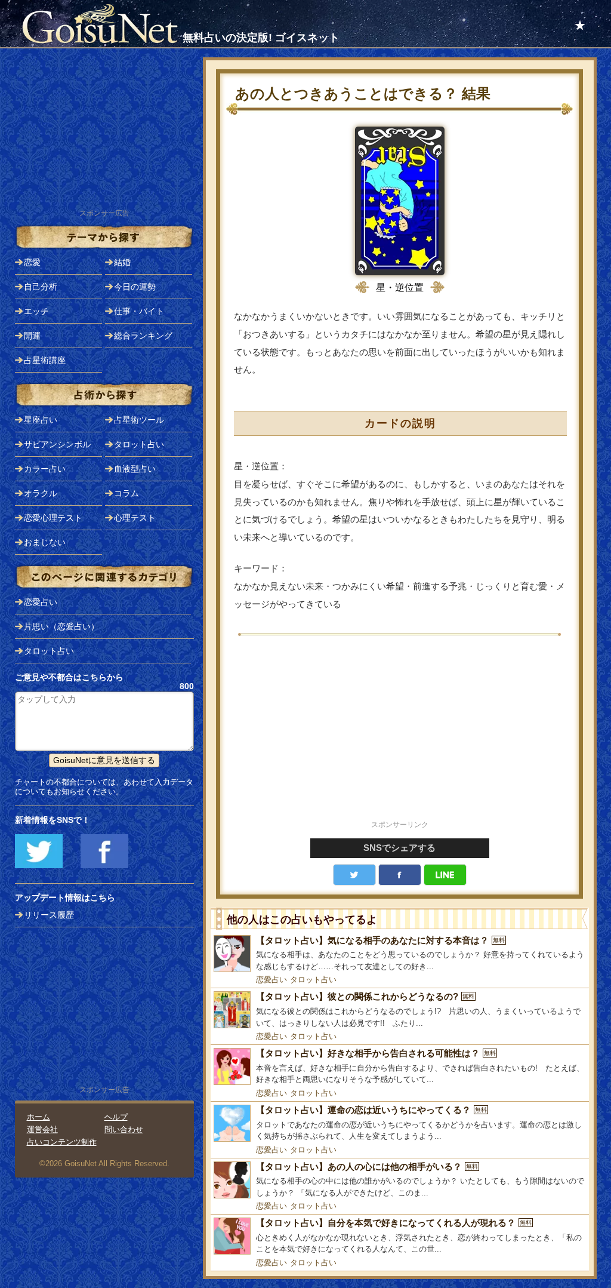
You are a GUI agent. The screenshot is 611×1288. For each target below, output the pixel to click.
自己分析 (40, 286)
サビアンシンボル (57, 444)
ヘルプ (116, 1116)
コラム (126, 493)
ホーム (38, 1116)
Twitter (354, 875)
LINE (445, 875)
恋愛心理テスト (53, 517)
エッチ (36, 311)
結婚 (122, 262)
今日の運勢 (135, 286)
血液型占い (135, 469)
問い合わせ (123, 1129)
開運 (32, 335)
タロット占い (313, 979)
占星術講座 (45, 360)
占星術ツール (139, 420)
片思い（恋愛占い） (61, 626)
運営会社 (42, 1129)
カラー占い (45, 469)
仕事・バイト (139, 311)
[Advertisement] (400, 734)
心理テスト (135, 517)
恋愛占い (271, 979)
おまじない (45, 542)
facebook (400, 875)
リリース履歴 (49, 915)
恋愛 (32, 262)
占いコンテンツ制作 (62, 1142)
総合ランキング (143, 335)
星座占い (40, 420)
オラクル (40, 493)
